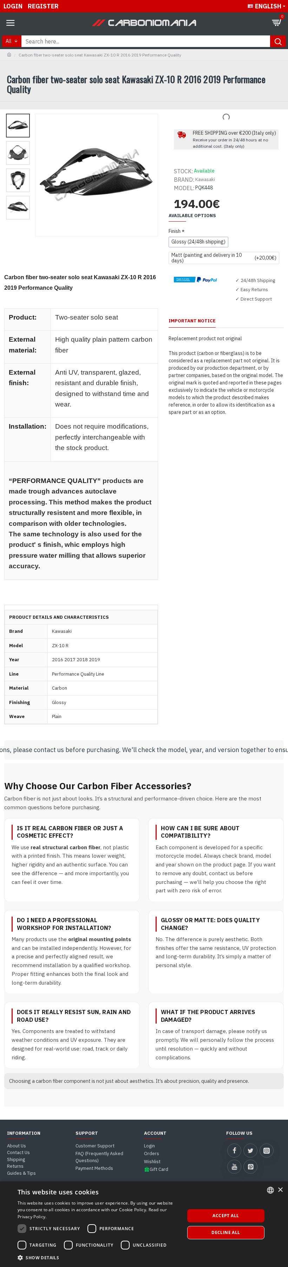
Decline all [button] (225, 1232)
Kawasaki (205, 179)
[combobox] (270, 1190)
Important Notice (192, 321)
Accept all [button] (225, 1216)
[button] (99, 1257)
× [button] (280, 1190)
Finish (175, 231)
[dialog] (144, 1224)
